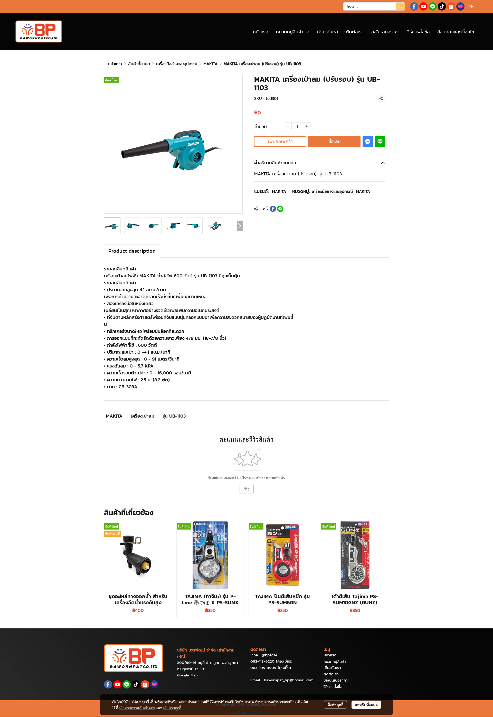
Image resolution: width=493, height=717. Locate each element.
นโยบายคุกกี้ (172, 707)
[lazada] (460, 6)
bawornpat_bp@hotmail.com (289, 680)
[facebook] (414, 6)
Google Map (187, 675)
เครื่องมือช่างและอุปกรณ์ (176, 64)
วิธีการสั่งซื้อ (333, 687)
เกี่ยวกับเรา (332, 668)
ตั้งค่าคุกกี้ (335, 704)
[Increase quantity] (306, 126)
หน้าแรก (115, 64)
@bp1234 (269, 655)
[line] (433, 6)
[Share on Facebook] (273, 209)
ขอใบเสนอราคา (336, 680)
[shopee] (451, 6)
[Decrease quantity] (287, 126)
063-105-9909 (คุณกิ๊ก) (270, 668)
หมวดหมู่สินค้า (335, 661)
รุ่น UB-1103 (174, 415)
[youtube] (423, 6)
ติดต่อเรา (331, 674)
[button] (374, 6)
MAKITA (210, 64)
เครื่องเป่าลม (142, 415)
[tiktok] (442, 6)
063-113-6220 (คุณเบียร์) (271, 661)
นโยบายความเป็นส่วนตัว (137, 707)
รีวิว (246, 489)
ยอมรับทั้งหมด (366, 704)
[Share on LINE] (280, 209)
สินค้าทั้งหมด (139, 64)
